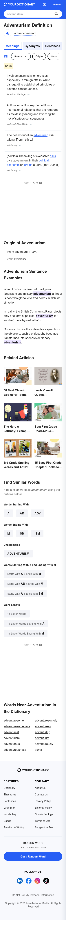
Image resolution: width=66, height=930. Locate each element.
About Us (40, 788)
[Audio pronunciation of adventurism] (7, 33)
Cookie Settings (44, 814)
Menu (57, 4)
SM (22, 533)
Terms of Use (42, 821)
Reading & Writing (14, 827)
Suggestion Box (44, 827)
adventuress (43, 726)
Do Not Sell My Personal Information (33, 895)
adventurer (40, 135)
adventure (21, 252)
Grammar (9, 807)
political (44, 160)
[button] (44, 4)
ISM (37, 533)
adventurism (18, 553)
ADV (37, 513)
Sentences (52, 46)
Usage (7, 821)
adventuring (42, 732)
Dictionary (9, 788)
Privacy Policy (43, 801)
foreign (27, 165)
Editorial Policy (43, 807)
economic (13, 165)
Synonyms (32, 46)
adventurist (42, 738)
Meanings (12, 46)
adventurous (12, 744)
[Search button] (56, 14)
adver (38, 749)
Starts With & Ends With (24, 574)
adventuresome (14, 720)
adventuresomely (46, 720)
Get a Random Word (33, 856)
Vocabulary (10, 814)
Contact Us (41, 794)
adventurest (11, 732)
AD (22, 513)
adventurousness (15, 749)
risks (53, 156)
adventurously (44, 744)
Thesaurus (10, 794)
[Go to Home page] (19, 4)
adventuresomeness (17, 726)
